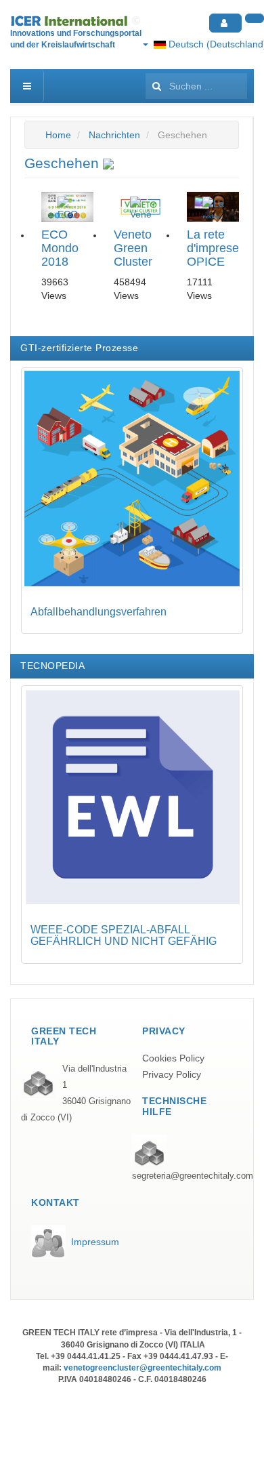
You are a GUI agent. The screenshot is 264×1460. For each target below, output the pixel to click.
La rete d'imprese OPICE (213, 248)
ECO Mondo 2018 (60, 248)
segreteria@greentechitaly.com (192, 1176)
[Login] (225, 23)
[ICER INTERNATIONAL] (77, 21)
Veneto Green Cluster (133, 248)
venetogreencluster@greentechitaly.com (142, 1368)
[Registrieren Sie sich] (254, 18)
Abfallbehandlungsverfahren (98, 611)
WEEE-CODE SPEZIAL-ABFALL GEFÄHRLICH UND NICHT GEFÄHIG (123, 936)
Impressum (95, 1241)
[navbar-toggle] (27, 86)
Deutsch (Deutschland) (215, 44)
